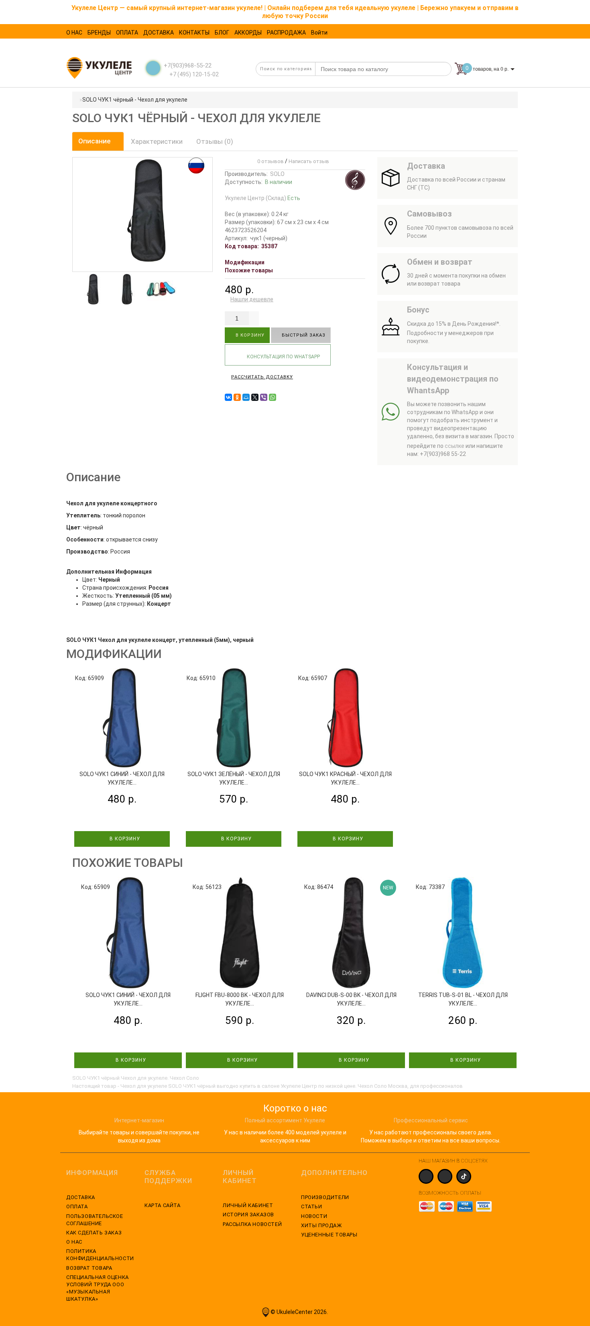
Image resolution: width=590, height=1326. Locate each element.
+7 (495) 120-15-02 (193, 74)
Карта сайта (162, 1205)
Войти (319, 32)
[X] (254, 397)
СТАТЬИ (311, 1206)
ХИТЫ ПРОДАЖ (321, 1225)
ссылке (454, 446)
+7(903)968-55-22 (188, 65)
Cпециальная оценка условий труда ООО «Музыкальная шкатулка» (97, 1288)
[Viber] (263, 397)
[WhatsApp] (272, 397)
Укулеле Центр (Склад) (262, 198)
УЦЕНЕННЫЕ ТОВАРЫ (329, 1235)
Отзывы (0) (214, 141)
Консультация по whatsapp (283, 357)
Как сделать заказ (94, 1233)
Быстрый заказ (303, 335)
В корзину (249, 335)
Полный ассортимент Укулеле (285, 1120)
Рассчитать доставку (262, 377)
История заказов (248, 1215)
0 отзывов (269, 161)
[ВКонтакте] (228, 397)
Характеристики (157, 141)
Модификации (244, 262)
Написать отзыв (309, 161)
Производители (325, 1197)
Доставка (80, 1197)
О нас (74, 1242)
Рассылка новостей (252, 1224)
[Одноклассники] (237, 397)
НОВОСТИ (314, 1216)
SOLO (277, 174)
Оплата (77, 1206)
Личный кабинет (248, 1205)
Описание (95, 141)
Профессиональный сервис (431, 1120)
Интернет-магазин (139, 1120)
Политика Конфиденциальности (99, 1254)
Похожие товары (249, 270)
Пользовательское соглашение (94, 1219)
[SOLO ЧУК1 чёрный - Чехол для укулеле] (92, 289)
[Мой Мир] (246, 397)
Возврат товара (89, 1268)
